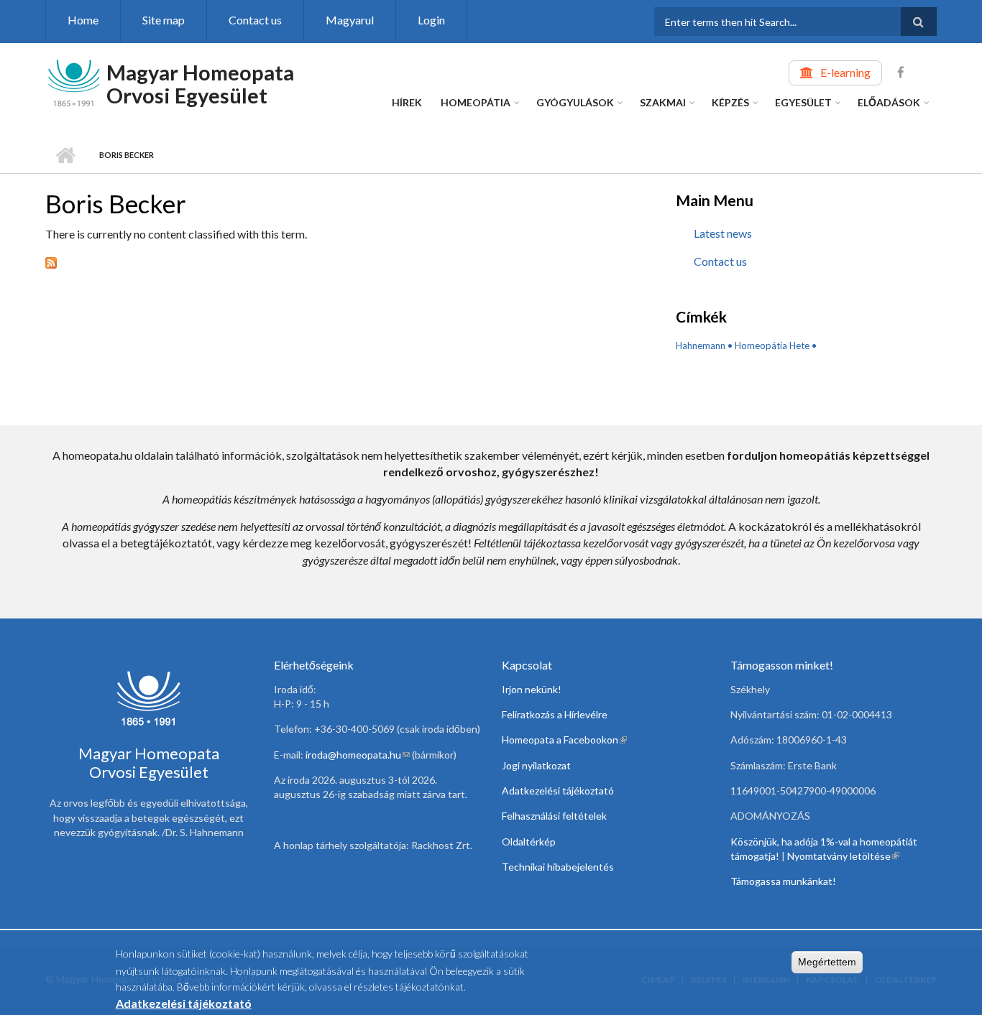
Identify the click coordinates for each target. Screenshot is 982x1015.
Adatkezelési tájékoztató (558, 790)
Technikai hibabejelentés (558, 867)
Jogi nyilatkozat (536, 765)
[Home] (74, 81)
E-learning (845, 72)
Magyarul (350, 20)
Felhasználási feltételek (554, 816)
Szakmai (663, 102)
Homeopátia (475, 102)
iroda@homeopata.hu (358, 754)
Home (83, 20)
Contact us (255, 20)
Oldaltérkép (529, 841)
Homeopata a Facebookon (564, 739)
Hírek (407, 102)
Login (431, 20)
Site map (163, 20)
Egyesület (803, 102)
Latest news (723, 233)
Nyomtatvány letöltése (843, 856)
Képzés (730, 102)
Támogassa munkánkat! (783, 881)
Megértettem (827, 962)
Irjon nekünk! (531, 689)
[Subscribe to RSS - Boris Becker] (339, 261)
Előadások (889, 102)
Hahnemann (700, 345)
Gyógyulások (575, 102)
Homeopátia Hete (772, 345)
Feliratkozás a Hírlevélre (554, 714)
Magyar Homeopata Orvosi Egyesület (200, 84)
